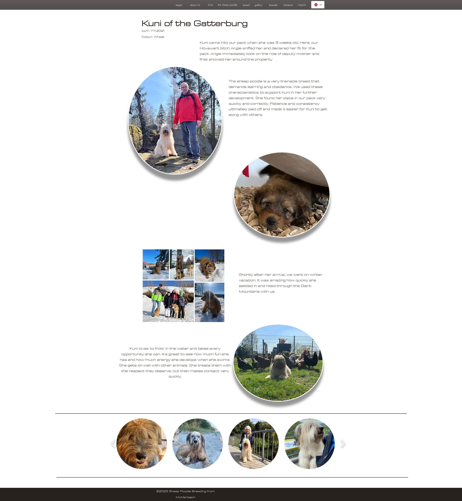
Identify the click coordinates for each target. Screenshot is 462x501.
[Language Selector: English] (317, 4)
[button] (141, 443)
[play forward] (343, 444)
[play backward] (113, 444)
